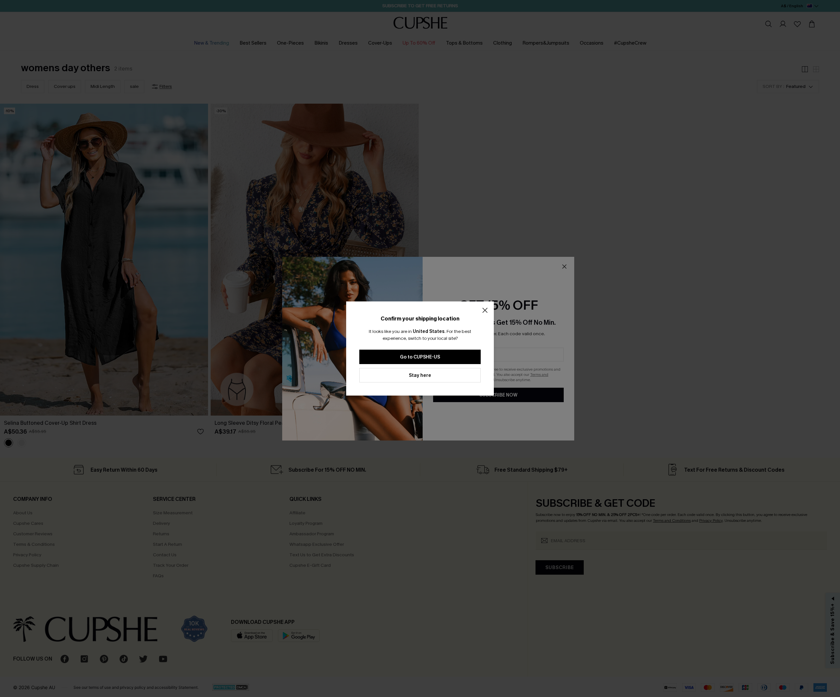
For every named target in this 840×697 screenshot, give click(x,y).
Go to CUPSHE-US (420, 357)
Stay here (420, 375)
